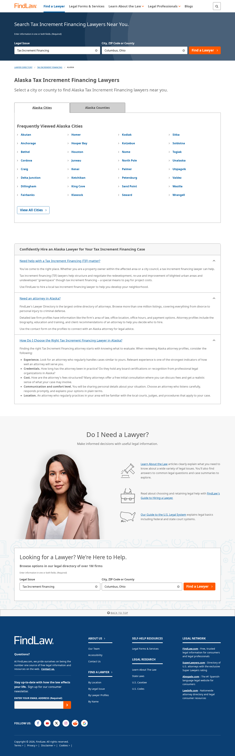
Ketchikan (78, 178)
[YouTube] (47, 723)
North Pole (129, 160)
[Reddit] (75, 723)
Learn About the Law (154, 464)
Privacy (31, 745)
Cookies (64, 745)
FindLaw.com (190, 648)
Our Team (94, 648)
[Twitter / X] (56, 723)
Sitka (176, 135)
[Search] (217, 6)
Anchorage (28, 143)
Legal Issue (22, 43)
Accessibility (95, 655)
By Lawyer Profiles (98, 695)
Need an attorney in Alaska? (40, 298)
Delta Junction (31, 178)
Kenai (75, 169)
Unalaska (179, 160)
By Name (93, 701)
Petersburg (129, 178)
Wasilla (178, 186)
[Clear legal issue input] (96, 50)
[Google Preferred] (84, 723)
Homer (76, 135)
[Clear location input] (184, 50)
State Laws (138, 676)
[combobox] (57, 50)
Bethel (25, 152)
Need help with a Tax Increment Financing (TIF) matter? (60, 261)
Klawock (77, 195)
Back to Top (119, 612)
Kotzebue (128, 143)
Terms (18, 745)
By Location (94, 682)
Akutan (26, 135)
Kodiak (127, 135)
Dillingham (28, 186)
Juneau (76, 160)
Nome (126, 152)
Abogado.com (191, 676)
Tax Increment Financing (49, 67)
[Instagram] (65, 723)
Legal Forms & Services (145, 648)
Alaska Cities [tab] (42, 108)
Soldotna (179, 143)
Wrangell (179, 195)
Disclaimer (47, 745)
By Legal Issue (96, 688)
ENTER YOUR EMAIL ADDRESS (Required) (38, 698)
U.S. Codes (138, 688)
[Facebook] (38, 723)
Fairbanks (28, 195)
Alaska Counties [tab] (97, 108)
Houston (77, 152)
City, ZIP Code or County (118, 43)
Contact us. (48, 669)
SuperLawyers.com (194, 662)
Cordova (26, 160)
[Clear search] (96, 586)
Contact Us (94, 661)
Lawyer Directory (23, 67)
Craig (24, 169)
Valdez (177, 178)
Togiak (177, 152)
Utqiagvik (179, 169)
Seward (127, 195)
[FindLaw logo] (27, 6)
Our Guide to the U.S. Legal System (163, 515)
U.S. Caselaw (139, 682)
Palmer (127, 169)
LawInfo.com (190, 690)
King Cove (78, 186)
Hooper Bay (79, 143)
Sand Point (129, 186)
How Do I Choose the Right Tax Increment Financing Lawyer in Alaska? (71, 340)
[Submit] (67, 705)
